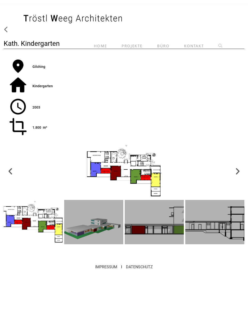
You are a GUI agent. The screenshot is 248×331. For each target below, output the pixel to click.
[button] (10, 171)
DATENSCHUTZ (139, 267)
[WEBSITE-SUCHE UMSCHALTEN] (220, 46)
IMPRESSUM (106, 267)
